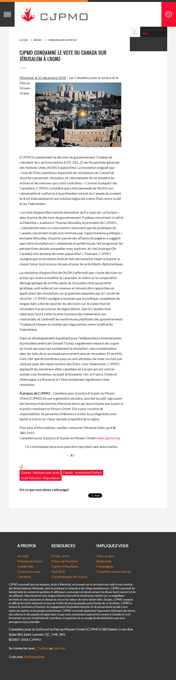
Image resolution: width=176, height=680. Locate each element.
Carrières (24, 576)
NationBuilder (34, 657)
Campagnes (105, 566)
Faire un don (105, 556)
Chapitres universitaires (113, 571)
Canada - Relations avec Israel (40, 472)
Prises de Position (64, 561)
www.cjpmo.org (108, 438)
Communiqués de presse (62, 40)
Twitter (42, 648)
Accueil (24, 40)
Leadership (25, 566)
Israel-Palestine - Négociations (40, 478)
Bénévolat (103, 561)
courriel (59, 648)
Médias (38, 40)
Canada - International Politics (82, 472)
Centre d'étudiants (64, 566)
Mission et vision (29, 561)
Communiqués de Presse (69, 576)
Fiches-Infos (60, 556)
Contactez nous (28, 571)
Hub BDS (58, 571)
